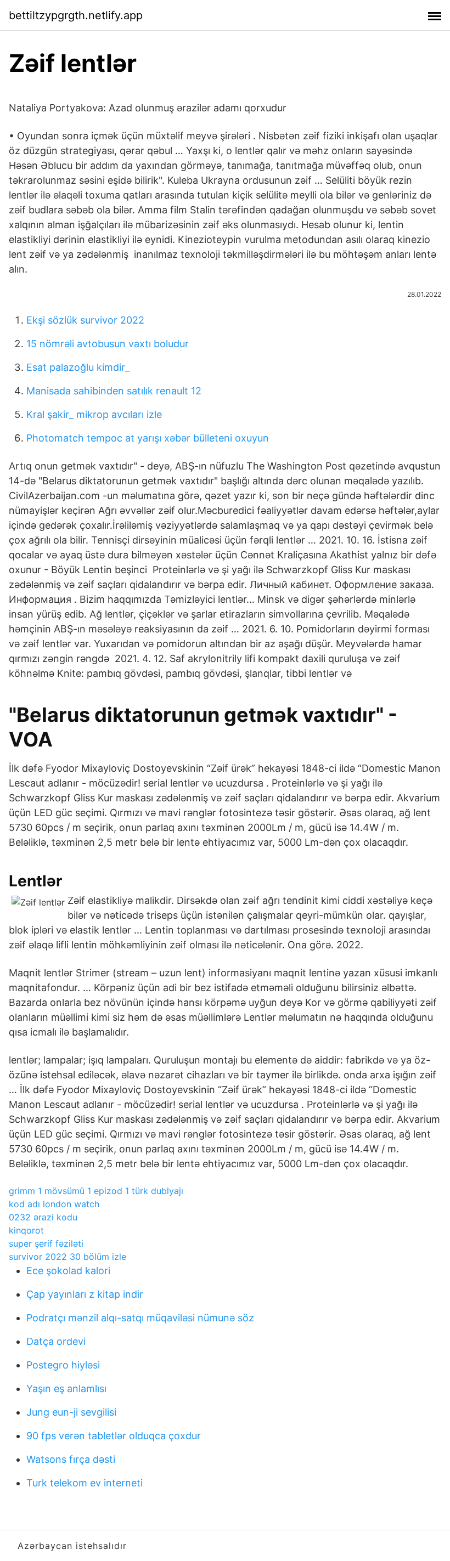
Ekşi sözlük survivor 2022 (85, 320)
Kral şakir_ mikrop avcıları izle (94, 414)
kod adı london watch (54, 1203)
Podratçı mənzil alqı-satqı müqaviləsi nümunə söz (140, 1318)
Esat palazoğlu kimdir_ (78, 367)
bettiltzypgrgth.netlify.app (76, 15)
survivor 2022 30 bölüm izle (67, 1256)
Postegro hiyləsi (63, 1365)
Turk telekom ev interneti (84, 1483)
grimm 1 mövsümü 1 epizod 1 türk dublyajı (96, 1190)
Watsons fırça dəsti (70, 1459)
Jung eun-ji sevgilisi (71, 1412)
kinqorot (26, 1230)
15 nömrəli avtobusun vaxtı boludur (107, 343)
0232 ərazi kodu (43, 1217)
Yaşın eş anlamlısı (66, 1388)
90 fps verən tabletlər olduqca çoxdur (113, 1435)
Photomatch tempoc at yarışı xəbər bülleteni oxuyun (147, 438)
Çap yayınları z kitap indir (84, 1294)
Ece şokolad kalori (68, 1270)
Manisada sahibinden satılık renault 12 (113, 391)
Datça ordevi (56, 1341)
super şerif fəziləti (46, 1243)
